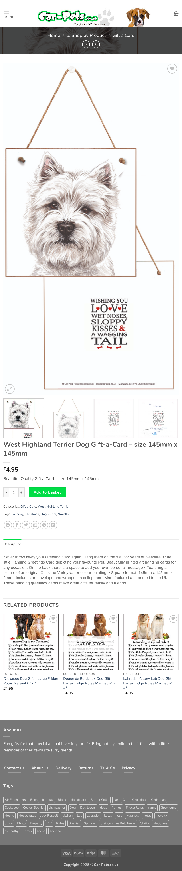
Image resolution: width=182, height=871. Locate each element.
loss (119, 815)
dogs (103, 807)
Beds (34, 799)
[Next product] (86, 44)
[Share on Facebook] (17, 525)
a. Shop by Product (86, 35)
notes (147, 815)
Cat (125, 799)
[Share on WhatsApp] (8, 525)
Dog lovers (48, 514)
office (9, 823)
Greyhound (168, 807)
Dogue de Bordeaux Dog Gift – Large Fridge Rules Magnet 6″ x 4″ (89, 683)
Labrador (93, 815)
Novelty (63, 514)
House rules (27, 815)
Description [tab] (12, 544)
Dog (73, 807)
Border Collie (100, 799)
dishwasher (57, 807)
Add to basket (47, 492)
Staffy (144, 823)
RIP (49, 823)
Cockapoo (12, 807)
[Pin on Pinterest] (44, 525)
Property (36, 823)
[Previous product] (96, 44)
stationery (160, 823)
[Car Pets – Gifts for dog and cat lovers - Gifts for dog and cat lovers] (94, 14)
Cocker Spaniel (33, 807)
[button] (9, 13)
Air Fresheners (15, 799)
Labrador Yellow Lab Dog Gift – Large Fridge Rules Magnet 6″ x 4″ (149, 683)
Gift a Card (124, 35)
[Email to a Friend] (35, 525)
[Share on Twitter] (26, 525)
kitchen (67, 815)
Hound (9, 815)
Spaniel (74, 823)
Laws (108, 815)
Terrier (27, 831)
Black (62, 799)
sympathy (11, 831)
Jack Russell (49, 815)
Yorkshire (56, 831)
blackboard (78, 799)
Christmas (32, 514)
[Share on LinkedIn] (53, 525)
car (116, 799)
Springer (90, 823)
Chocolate (139, 799)
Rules (60, 823)
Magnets (133, 815)
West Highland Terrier (53, 506)
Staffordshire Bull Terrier (118, 823)
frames (116, 807)
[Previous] (12, 229)
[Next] (170, 229)
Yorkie (41, 831)
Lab (79, 815)
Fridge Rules (135, 807)
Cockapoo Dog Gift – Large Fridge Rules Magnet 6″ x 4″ (30, 681)
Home (53, 35)
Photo (21, 823)
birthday (17, 514)
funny (152, 807)
